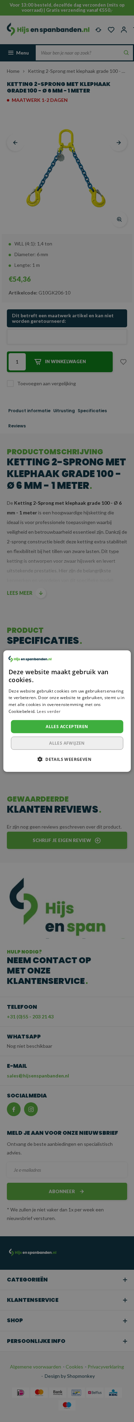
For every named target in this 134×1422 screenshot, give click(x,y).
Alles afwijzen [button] (67, 743)
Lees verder (48, 711)
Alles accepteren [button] (67, 726)
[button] (67, 759)
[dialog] (67, 711)
